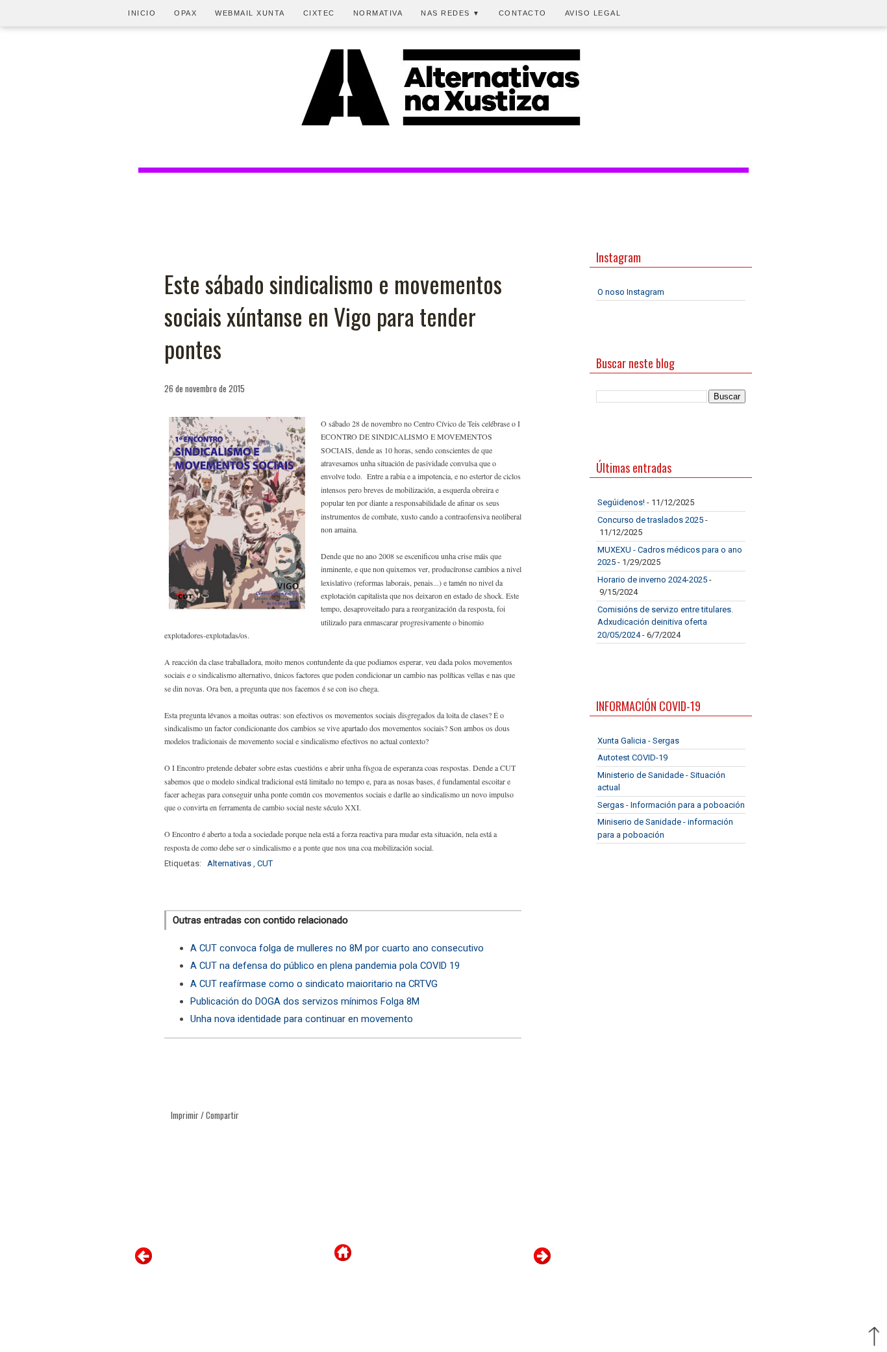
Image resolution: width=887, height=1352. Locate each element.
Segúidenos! (621, 502)
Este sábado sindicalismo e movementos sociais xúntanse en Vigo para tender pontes (333, 317)
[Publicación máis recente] (143, 1261)
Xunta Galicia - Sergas (638, 740)
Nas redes (451, 13)
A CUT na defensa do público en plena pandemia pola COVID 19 (325, 965)
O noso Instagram (630, 292)
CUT (265, 863)
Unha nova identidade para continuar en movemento (301, 1019)
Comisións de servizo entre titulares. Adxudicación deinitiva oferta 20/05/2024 (665, 622)
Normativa (378, 13)
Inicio (142, 13)
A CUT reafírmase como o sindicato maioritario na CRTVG (314, 984)
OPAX (185, 13)
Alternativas (230, 863)
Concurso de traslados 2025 (650, 520)
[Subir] (874, 1338)
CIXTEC (319, 13)
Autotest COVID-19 (632, 757)
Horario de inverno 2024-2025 (652, 579)
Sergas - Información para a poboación (671, 805)
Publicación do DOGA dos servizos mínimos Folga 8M (304, 1001)
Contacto (523, 13)
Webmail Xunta (250, 13)
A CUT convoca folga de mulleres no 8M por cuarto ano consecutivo (337, 948)
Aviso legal (593, 13)
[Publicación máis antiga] (542, 1261)
